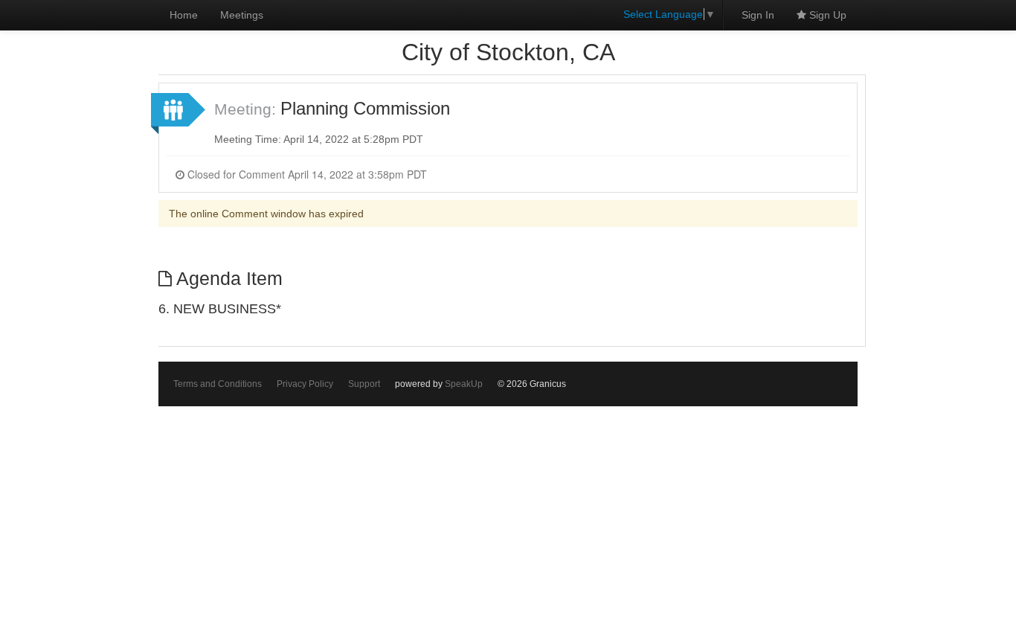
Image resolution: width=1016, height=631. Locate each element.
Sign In (758, 15)
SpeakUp (464, 384)
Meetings (241, 15)
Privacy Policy (305, 384)
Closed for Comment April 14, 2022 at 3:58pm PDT (305, 174)
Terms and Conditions (217, 384)
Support (364, 384)
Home (184, 15)
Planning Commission (365, 108)
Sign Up (826, 15)
